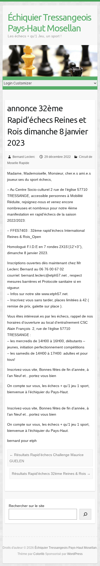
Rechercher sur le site (26, 506)
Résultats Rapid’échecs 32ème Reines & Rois (51, 473)
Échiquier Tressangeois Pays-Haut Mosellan (49, 22)
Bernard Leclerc (24, 157)
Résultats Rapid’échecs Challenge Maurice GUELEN (46, 458)
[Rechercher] (85, 514)
